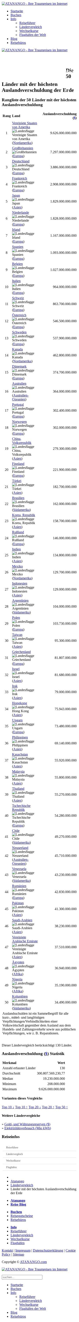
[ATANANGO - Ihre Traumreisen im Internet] (34, 3)
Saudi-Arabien (22, 920)
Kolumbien (20, 996)
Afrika (17, 974)
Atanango (17, 1181)
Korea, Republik (23, 515)
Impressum (23, 1250)
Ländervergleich (30, 27)
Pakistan (18, 903)
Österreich (19, 315)
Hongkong (19, 703)
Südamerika (21, 510)
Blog (14, 39)
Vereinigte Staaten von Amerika (24, 125)
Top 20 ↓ (35, 1107)
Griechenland (21, 652)
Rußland (18, 532)
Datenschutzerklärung (48, 1250)
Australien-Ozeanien (20, 397)
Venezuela (19, 869)
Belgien (17, 264)
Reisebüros (18, 42)
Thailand (18, 788)
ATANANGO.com (33, 1262)
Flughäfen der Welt (32, 35)
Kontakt (7, 1250)
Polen (16, 617)
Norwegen (19, 421)
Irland (16, 229)
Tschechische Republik (21, 807)
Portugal (18, 404)
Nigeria (17, 979)
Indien (16, 549)
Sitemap (18, 1254)
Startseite (17, 11)
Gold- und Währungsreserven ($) (27, 1124)
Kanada (17, 349)
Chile (16, 831)
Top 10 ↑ (21, 1107)
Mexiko (17, 566)
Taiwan (17, 635)
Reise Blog (18, 1204)
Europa (18, 156)
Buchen (16, 15)
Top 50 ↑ (61, 1107)
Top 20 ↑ (48, 1107)
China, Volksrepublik (21, 441)
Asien (17, 207)
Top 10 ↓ (8, 1107)
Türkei (16, 481)
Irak (15, 686)
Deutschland (20, 161)
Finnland (18, 464)
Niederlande (20, 212)
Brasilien (18, 498)
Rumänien (19, 886)
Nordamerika (22, 143)
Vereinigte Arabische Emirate (25, 939)
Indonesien (19, 583)
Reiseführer (27, 23)
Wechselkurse (28, 31)
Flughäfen (11, 1167)
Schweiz (18, 298)
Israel (16, 669)
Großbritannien (22, 148)
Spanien (17, 247)
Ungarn (17, 720)
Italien (16, 281)
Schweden (19, 332)
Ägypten (18, 962)
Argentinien (20, 600)
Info (13, 19)
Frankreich (19, 178)
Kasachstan (20, 754)
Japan (16, 195)
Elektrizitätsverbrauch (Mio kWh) (27, 1128)
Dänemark (19, 366)
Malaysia (18, 771)
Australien (19, 383)
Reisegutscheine (22, 1216)
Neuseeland (20, 848)
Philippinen (20, 737)
